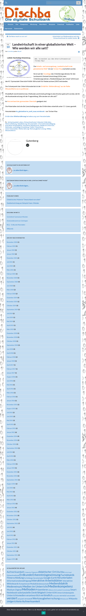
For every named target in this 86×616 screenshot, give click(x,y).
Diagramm (34, 572)
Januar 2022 (11, 254)
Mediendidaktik (58, 583)
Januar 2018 (11, 361)
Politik (32, 127)
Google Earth (50, 577)
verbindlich (46, 595)
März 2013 (10, 499)
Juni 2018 (10, 349)
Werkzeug (33, 24)
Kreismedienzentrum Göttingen (17, 221)
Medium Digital (14, 589)
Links (77, 24)
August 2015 (11, 408)
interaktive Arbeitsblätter (13, 125)
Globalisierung (22, 124)
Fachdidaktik (67, 574)
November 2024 (12, 242)
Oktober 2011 (11, 551)
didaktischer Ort (47, 571)
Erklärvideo (47, 122)
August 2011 (11, 559)
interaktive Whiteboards (31, 125)
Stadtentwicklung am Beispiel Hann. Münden (23, 203)
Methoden (8, 127)
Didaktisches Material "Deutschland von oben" (23, 199)
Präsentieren (39, 127)
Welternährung (24, 129)
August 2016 (11, 377)
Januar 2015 (11, 432)
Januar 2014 (11, 468)
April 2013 (10, 496)
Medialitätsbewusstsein (39, 584)
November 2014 (12, 440)
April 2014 (10, 456)
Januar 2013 (11, 507)
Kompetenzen (24, 584)
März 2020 (10, 290)
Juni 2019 (10, 317)
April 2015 (10, 424)
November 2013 (12, 476)
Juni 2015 (10, 416)
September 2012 (12, 523)
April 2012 (10, 535)
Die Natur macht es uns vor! (18, 36)
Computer (27, 572)
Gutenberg (11, 51)
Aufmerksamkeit (13, 122)
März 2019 (10, 329)
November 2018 (12, 337)
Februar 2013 (11, 503)
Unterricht (51, 592)
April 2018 (10, 353)
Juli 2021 (10, 262)
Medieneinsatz (14, 586)
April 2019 (10, 325)
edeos (21, 122)
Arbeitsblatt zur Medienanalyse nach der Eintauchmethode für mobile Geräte (66, 37)
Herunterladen (32, 124)
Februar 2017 (11, 369)
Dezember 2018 (12, 333)
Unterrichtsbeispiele (65, 593)
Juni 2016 (10, 381)
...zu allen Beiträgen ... (20, 170)
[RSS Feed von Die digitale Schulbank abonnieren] (6, 2)
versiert (12, 598)
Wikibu (49, 129)
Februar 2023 (11, 246)
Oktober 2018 (11, 341)
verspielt (21, 599)
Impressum (8, 28)
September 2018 (12, 345)
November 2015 (12, 404)
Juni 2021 (10, 266)
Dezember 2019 (12, 297)
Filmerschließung (11, 124)
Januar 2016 (11, 400)
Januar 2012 (11, 543)
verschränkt (71, 596)
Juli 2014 (10, 452)
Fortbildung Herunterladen (33, 578)
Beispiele (52, 24)
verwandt (28, 598)
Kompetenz (24, 24)
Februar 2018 (11, 357)
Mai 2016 (10, 385)
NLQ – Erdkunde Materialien (16, 225)
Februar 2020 (11, 293)
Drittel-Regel (68, 572)
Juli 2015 (10, 412)
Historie (10, 24)
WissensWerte (10, 130)
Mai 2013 (10, 492)
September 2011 (12, 555)
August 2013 (11, 484)
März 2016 (10, 393)
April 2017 (10, 365)
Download (60, 24)
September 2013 (12, 480)
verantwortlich (33, 595)
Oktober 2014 (11, 444)
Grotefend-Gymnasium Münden (17, 217)
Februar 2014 (11, 464)
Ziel (17, 24)
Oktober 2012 (11, 519)
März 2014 (10, 460)
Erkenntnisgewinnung (46, 574)
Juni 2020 (10, 286)
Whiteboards (64, 599)
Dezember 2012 (12, 511)
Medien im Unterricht (47, 125)
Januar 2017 (11, 373)
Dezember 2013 (12, 472)
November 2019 (12, 301)
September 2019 (12, 309)
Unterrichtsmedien (11, 129)
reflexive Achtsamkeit (55, 590)
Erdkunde (40, 122)
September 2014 (12, 448)
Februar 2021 (11, 274)
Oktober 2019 (11, 305)
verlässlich (56, 596)
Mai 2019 (10, 321)
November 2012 (12, 515)
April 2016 (10, 389)
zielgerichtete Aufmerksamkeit (23, 601)
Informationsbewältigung (46, 124)
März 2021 (10, 270)
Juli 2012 (10, 527)
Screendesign (66, 590)
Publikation (70, 24)
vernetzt (62, 595)
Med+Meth (43, 24)
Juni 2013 (10, 488)
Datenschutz (18, 28)
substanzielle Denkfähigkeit (31, 592)
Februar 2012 (11, 539)
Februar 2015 (11, 428)
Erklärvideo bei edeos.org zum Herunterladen (27, 116)
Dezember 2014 (12, 436)
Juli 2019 (10, 313)
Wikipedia (10, 229)
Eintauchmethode (30, 122)
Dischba (60, 572)
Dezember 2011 (12, 547)
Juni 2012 (10, 531)
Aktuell (19, 51)
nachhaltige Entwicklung (21, 127)
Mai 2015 (10, 420)
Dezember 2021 (12, 258)
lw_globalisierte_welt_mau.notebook (31, 111)
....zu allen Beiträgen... (20, 185)
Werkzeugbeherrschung (38, 129)
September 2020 (12, 282)
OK (44, 613)
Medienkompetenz (60, 586)
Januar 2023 (11, 250)
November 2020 (12, 278)
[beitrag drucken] (79, 52)
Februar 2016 (11, 396)
